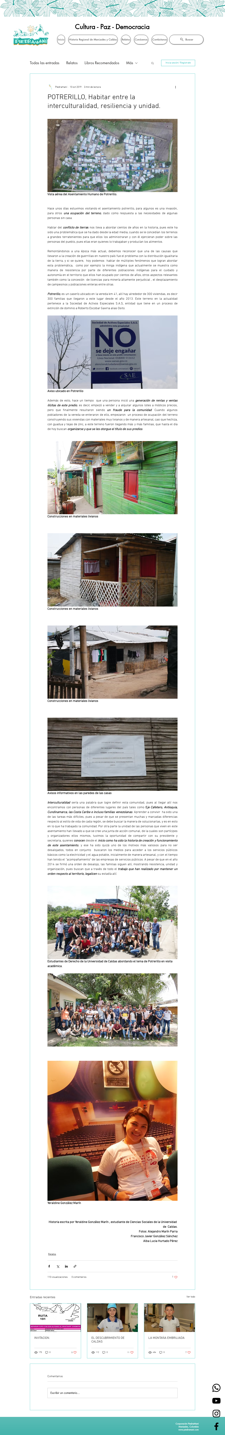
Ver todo (191, 1296)
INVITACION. (42, 1338)
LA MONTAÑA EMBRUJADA (166, 1338)
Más (129, 62)
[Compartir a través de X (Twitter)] (57, 1266)
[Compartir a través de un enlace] (75, 1266)
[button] (152, 63)
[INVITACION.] (55, 1317)
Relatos (72, 62)
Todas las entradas (44, 62)
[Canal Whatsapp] (216, 1388)
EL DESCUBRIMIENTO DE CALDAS (107, 1340)
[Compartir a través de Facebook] (49, 1266)
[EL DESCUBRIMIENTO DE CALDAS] (112, 1317)
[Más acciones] (175, 87)
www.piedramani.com (188, 1429)
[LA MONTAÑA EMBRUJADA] (169, 1317)
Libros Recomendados (102, 62)
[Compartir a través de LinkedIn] (66, 1266)
